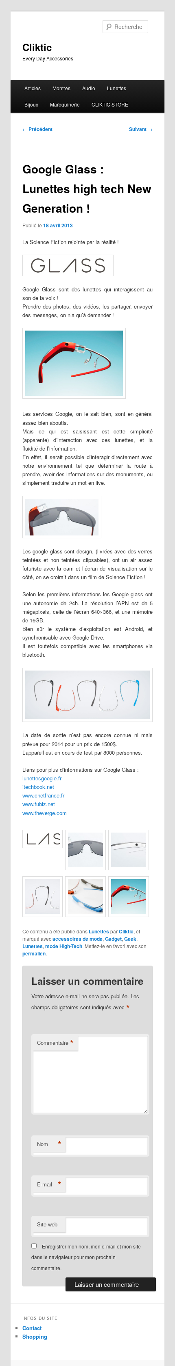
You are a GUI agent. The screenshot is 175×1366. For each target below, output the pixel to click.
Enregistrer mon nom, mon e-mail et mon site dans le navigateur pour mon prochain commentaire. (86, 1257)
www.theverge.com (44, 813)
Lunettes (116, 87)
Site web (47, 1224)
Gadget (113, 938)
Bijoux (31, 104)
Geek (130, 938)
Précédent (37, 129)
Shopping (34, 1336)
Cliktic (37, 47)
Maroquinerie (65, 104)
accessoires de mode (77, 938)
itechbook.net (38, 787)
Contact (32, 1328)
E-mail (49, 1184)
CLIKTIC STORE (110, 104)
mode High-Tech (63, 946)
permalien (34, 953)
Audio (88, 87)
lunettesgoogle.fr (41, 778)
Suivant (141, 129)
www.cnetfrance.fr (43, 795)
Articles (32, 87)
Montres (61, 87)
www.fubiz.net (38, 804)
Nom (49, 1144)
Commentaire (55, 1042)
